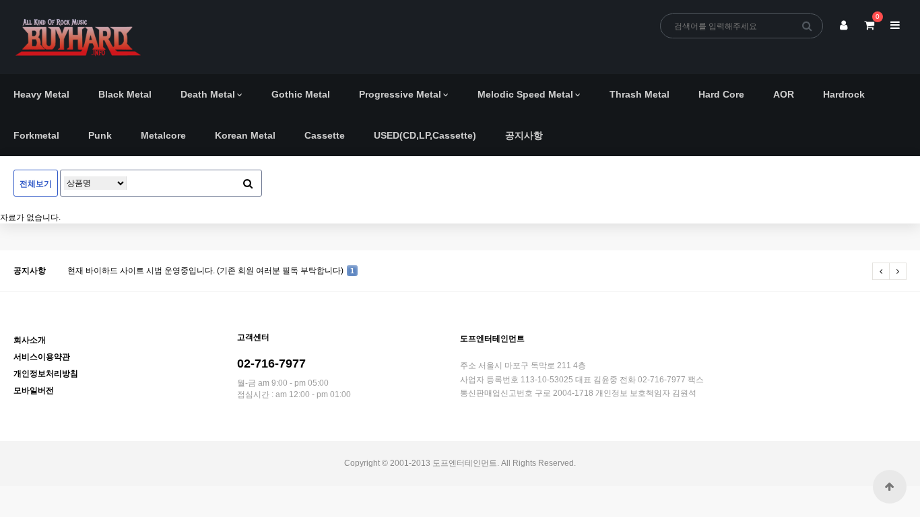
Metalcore (163, 135)
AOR (783, 94)
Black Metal (125, 94)
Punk (100, 135)
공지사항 (524, 135)
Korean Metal (245, 135)
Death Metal (207, 94)
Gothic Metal (300, 94)
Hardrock (844, 94)
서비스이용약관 (41, 356)
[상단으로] (890, 487)
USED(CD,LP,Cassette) (425, 135)
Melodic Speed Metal (525, 94)
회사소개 (29, 340)
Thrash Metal (639, 94)
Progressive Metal (400, 94)
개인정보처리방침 (45, 373)
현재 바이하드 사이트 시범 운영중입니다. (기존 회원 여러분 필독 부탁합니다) (210, 270)
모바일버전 (33, 390)
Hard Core (721, 94)
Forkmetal (36, 135)
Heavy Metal (41, 94)
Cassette (324, 135)
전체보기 (36, 183)
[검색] (807, 26)
